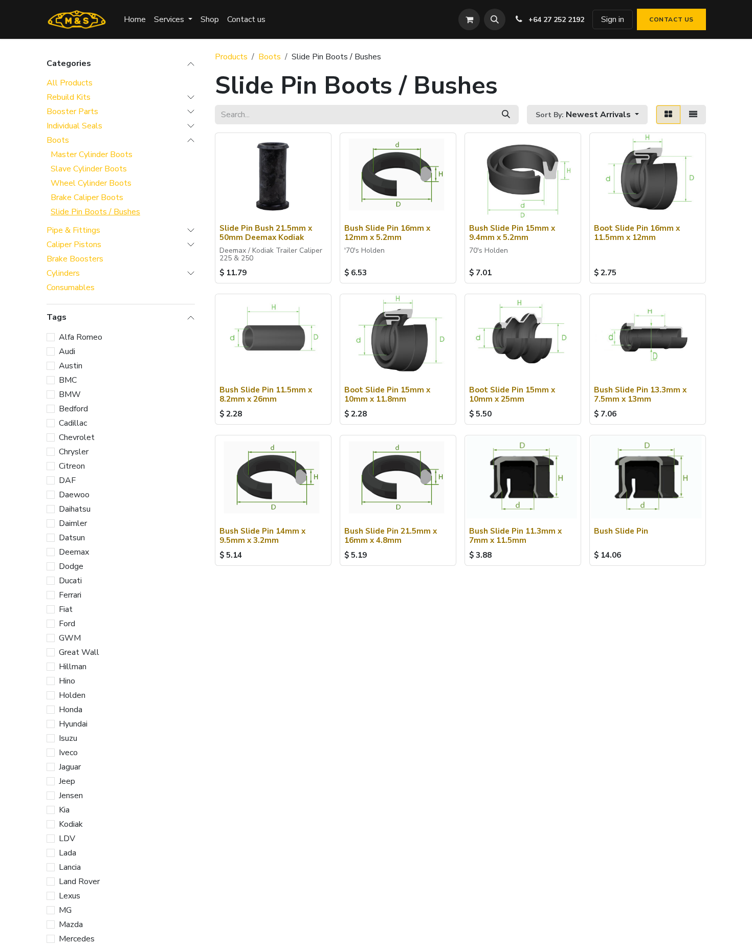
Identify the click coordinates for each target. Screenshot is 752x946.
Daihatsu (75, 508)
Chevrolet (77, 437)
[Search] (506, 114)
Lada (67, 852)
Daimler (73, 523)
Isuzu (68, 737)
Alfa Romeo (80, 336)
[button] (494, 19)
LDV (67, 838)
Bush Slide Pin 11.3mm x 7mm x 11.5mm (515, 535)
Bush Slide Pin (621, 531)
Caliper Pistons (74, 244)
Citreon (72, 465)
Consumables (71, 287)
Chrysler (74, 451)
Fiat (66, 608)
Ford (67, 623)
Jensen (71, 795)
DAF (67, 480)
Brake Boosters (75, 259)
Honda (70, 709)
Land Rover (79, 881)
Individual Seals (74, 125)
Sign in (612, 19)
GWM (70, 637)
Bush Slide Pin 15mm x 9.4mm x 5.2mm (512, 233)
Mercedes (77, 938)
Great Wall (79, 651)
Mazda (71, 924)
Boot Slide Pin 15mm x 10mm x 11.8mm (387, 394)
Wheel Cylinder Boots (91, 183)
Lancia (70, 866)
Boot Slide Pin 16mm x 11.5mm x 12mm (637, 233)
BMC (68, 379)
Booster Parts (72, 111)
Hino (67, 680)
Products (231, 56)
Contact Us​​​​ (671, 19)
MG (65, 909)
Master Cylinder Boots (91, 154)
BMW (70, 394)
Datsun (72, 537)
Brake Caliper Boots (87, 197)
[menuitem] (135, 19)
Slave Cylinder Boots (89, 168)
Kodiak (71, 823)
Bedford (73, 408)
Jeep (67, 780)
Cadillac (73, 422)
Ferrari (70, 594)
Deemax (74, 551)
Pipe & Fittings (73, 230)
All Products (70, 83)
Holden (72, 694)
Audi (67, 351)
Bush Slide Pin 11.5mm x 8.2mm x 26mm (265, 394)
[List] (693, 114)
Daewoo (74, 494)
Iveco (68, 752)
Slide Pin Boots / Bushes (95, 211)
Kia (64, 809)
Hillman (72, 666)
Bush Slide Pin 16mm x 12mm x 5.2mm (387, 233)
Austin (70, 365)
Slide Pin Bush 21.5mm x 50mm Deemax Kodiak (265, 233)
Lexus (69, 895)
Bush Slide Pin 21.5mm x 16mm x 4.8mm (390, 535)
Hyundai (73, 723)
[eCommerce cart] (469, 19)
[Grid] (668, 114)
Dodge (71, 565)
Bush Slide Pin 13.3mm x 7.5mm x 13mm (640, 394)
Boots (58, 140)
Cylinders (63, 273)
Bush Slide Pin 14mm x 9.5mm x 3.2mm (262, 535)
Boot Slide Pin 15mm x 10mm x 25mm (512, 394)
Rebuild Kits (69, 97)
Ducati (70, 580)
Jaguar (70, 766)
